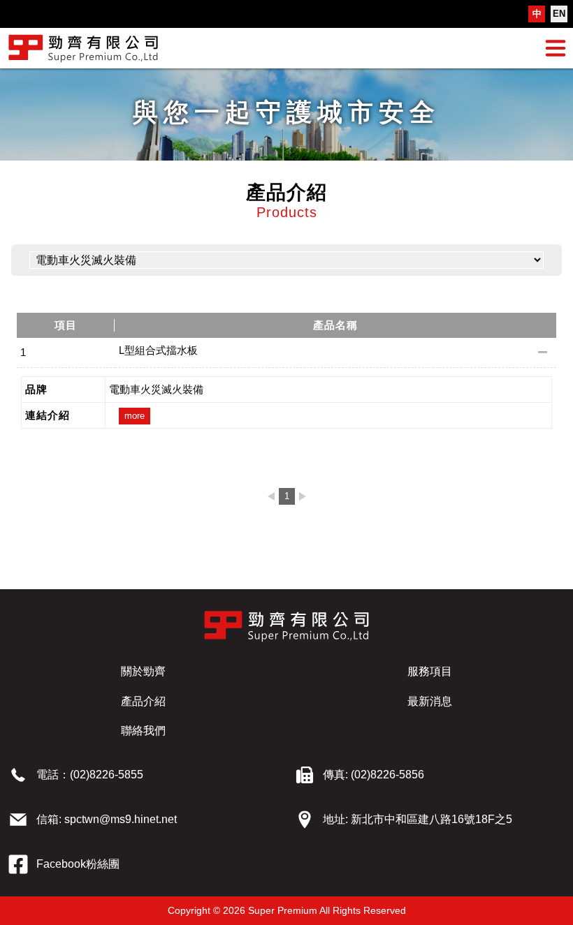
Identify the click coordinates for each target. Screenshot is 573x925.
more (134, 415)
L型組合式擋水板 (158, 350)
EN (559, 13)
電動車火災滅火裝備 (156, 389)
